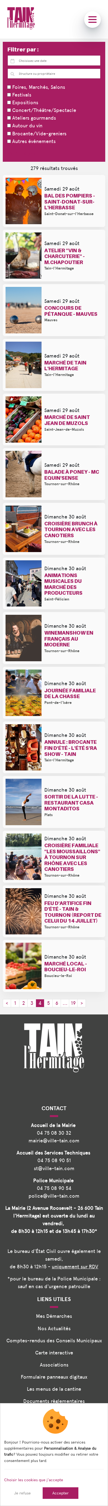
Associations (54, 1365)
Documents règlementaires (54, 1401)
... (65, 1003)
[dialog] (54, 1454)
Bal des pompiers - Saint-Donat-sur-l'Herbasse (69, 201)
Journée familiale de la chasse (70, 693)
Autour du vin (26, 125)
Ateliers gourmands (33, 118)
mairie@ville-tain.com (54, 1140)
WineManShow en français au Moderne (68, 639)
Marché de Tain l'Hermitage (65, 366)
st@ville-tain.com (54, 1168)
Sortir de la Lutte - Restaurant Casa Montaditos (71, 802)
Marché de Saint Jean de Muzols (67, 420)
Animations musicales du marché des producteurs (63, 584)
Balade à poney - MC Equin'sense (71, 475)
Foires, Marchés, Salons (38, 87)
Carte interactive (54, 1353)
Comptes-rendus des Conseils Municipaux (54, 1340)
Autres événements (33, 141)
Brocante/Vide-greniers (38, 133)
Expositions (24, 102)
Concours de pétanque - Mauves (70, 311)
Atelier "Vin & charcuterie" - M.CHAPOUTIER (64, 256)
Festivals (21, 95)
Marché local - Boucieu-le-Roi (65, 967)
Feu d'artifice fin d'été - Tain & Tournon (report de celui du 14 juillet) (72, 912)
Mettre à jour (22, 153)
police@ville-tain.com (54, 1196)
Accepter (60, 1493)
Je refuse (22, 1493)
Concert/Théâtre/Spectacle (43, 110)
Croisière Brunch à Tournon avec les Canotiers (70, 529)
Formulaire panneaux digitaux (54, 1377)
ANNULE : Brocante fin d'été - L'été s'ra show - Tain (70, 748)
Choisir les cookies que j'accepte (33, 1480)
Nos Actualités (54, 1328)
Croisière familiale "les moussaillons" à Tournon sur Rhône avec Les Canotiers (72, 857)
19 (73, 1003)
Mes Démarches (54, 1316)
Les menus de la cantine (54, 1389)
